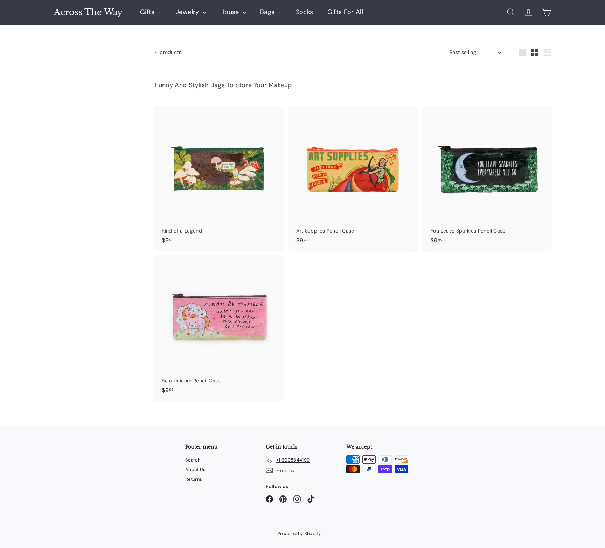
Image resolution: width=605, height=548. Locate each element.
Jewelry (188, 12)
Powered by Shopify (299, 533)
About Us (195, 469)
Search (192, 460)
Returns (193, 479)
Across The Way (88, 12)
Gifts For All (345, 12)
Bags (268, 12)
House (230, 12)
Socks (304, 12)
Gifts (148, 12)
